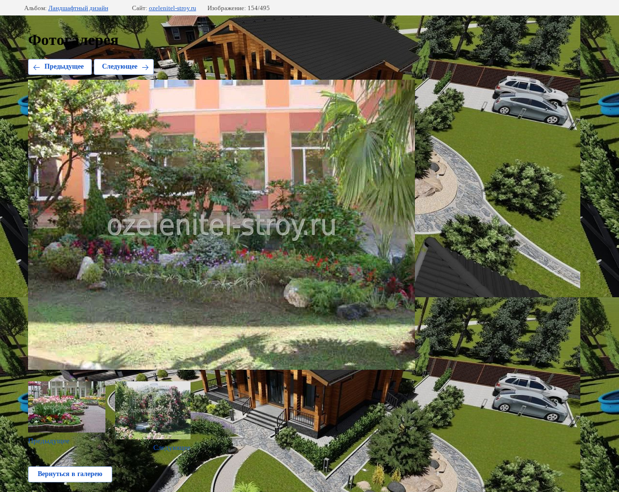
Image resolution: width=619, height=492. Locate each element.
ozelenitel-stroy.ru (172, 8)
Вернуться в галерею (70, 474)
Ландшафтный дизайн (78, 8)
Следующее (119, 66)
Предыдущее (64, 66)
